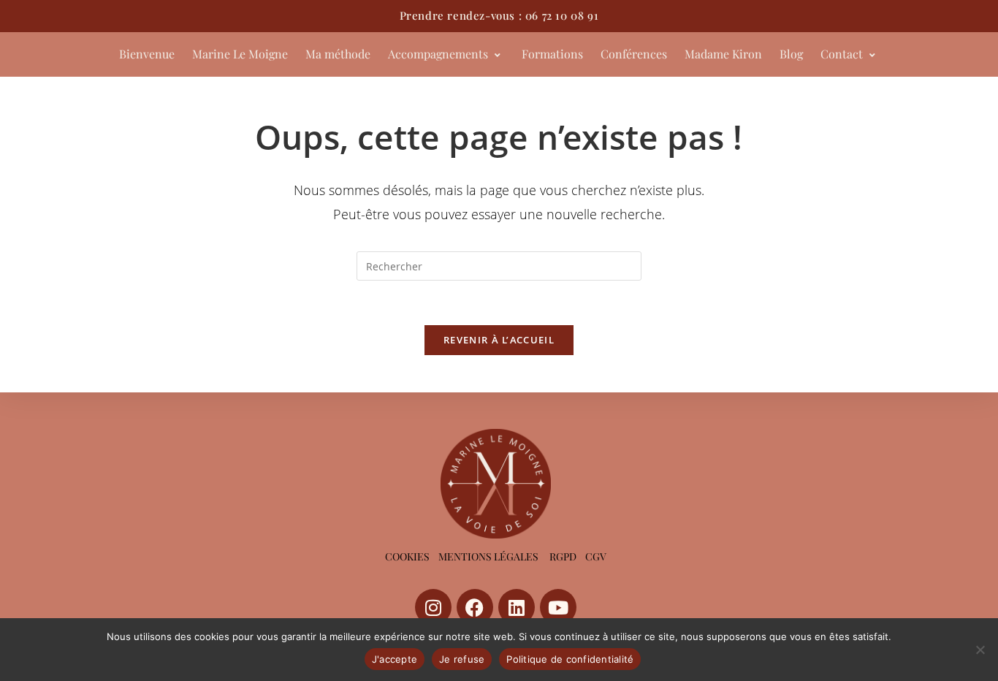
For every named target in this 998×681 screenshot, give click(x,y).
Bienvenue (147, 53)
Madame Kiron (723, 53)
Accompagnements (438, 53)
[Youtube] (558, 607)
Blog (791, 53)
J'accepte (394, 659)
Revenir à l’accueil (499, 339)
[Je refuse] (979, 649)
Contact (841, 53)
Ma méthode (337, 53)
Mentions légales (488, 556)
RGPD (562, 556)
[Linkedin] (516, 607)
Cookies (407, 556)
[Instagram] (433, 607)
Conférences (634, 53)
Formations (552, 53)
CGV (595, 556)
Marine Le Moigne (240, 53)
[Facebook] (475, 607)
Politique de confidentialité (569, 659)
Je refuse (461, 659)
